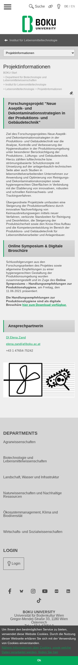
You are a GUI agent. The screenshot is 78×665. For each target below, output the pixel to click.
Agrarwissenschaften (19, 442)
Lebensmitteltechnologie (19, 89)
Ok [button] (39, 660)
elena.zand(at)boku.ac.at (23, 344)
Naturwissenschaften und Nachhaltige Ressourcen (32, 494)
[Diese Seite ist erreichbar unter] (71, 93)
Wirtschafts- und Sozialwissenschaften (32, 532)
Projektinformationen (49, 89)
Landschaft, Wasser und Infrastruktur (31, 477)
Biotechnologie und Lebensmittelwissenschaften (25, 459)
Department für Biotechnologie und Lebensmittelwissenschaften (25, 79)
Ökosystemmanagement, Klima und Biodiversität (30, 514)
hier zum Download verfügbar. (44, 304)
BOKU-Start (10, 72)
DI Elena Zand (16, 337)
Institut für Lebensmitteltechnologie (33, 40)
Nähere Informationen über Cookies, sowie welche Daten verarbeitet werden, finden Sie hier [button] (36, 650)
